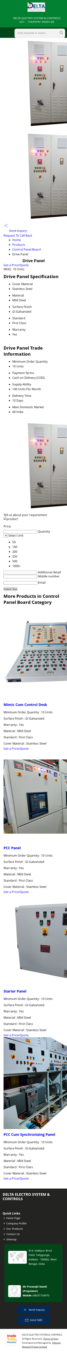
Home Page (13, 1218)
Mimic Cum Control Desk (25, 704)
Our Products (14, 1228)
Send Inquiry (17, 231)
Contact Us (13, 1234)
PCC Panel (12, 848)
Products (18, 245)
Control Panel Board (26, 249)
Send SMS (36, 1320)
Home (16, 240)
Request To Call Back (18, 235)
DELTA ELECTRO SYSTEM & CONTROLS (36, 20)
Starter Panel (15, 991)
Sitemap (11, 1239)
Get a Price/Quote (16, 265)
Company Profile (16, 1223)
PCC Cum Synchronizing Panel (29, 1134)
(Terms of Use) (50, 1338)
